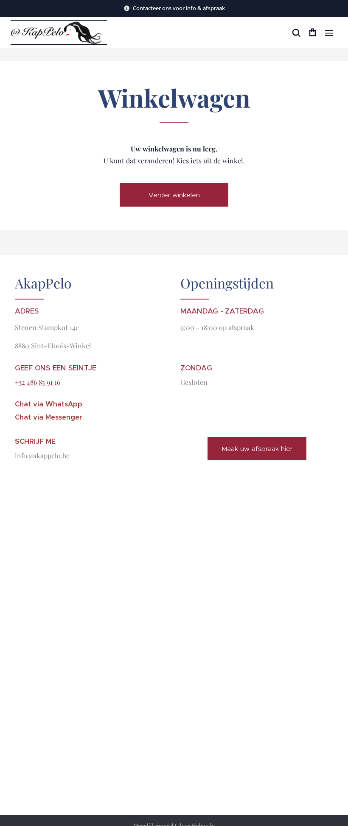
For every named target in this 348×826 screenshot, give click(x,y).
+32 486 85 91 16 (37, 382)
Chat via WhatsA (44, 404)
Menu (328, 32)
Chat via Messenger (48, 417)
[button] (295, 32)
